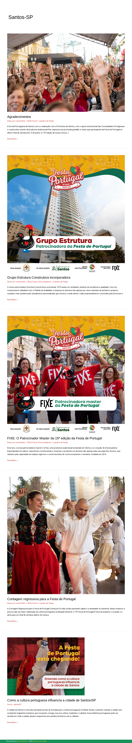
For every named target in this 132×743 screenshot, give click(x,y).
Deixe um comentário (16, 121)
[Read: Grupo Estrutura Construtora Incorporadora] (66, 214)
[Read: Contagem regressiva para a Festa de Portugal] (66, 535)
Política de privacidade (40, 741)
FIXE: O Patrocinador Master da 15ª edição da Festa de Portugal (54, 438)
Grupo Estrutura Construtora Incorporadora (38, 277)
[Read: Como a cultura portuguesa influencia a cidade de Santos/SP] (46, 666)
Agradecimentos (19, 117)
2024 (29, 121)
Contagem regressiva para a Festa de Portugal (41, 599)
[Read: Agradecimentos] (66, 72)
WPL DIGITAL (22, 741)
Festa (34, 121)
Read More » (12, 138)
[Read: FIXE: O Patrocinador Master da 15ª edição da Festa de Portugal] (66, 374)
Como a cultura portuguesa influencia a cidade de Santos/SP (51, 700)
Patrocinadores (44, 282)
